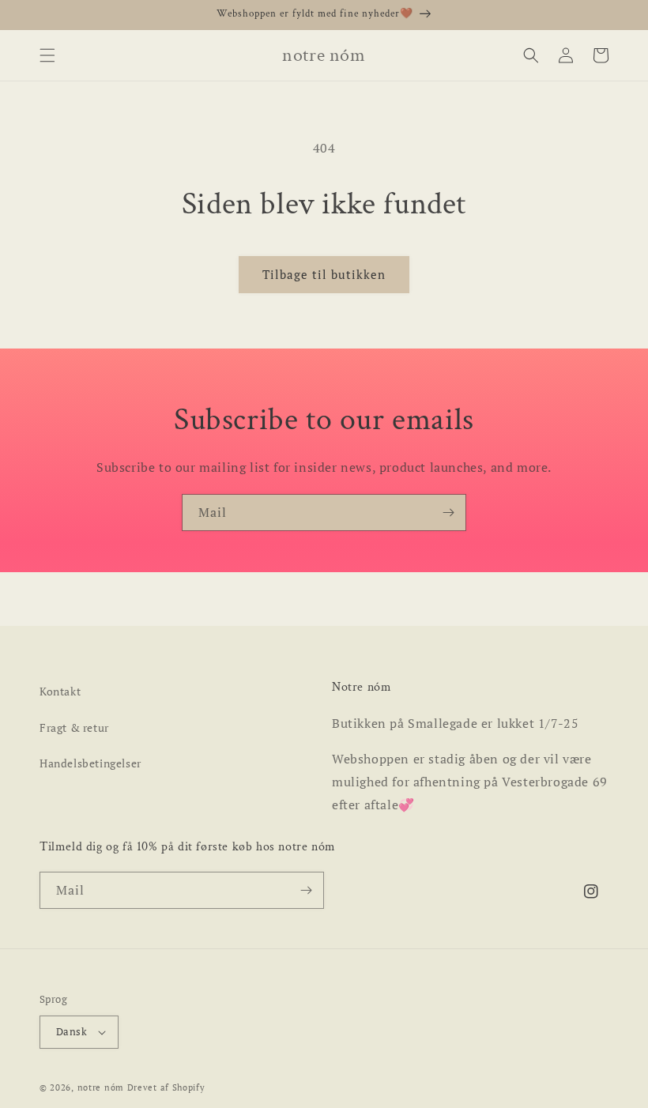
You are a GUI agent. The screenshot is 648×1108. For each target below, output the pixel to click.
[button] (47, 55)
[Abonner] (448, 512)
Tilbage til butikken (324, 274)
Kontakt (60, 691)
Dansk (71, 1031)
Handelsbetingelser (90, 763)
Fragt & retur (74, 727)
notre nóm (100, 1087)
